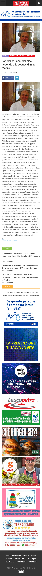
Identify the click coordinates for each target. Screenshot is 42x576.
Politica (5, 56)
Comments (7, 287)
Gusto (28, 559)
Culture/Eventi (19, 559)
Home (8, 556)
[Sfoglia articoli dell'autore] (3, 72)
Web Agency (10, 562)
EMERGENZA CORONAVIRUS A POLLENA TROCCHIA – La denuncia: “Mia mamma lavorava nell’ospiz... (20, 277)
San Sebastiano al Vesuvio (18, 56)
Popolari (7, 248)
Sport (34, 559)
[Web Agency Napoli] (21, 572)
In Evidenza (16, 556)
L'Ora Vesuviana (8, 261)
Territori (30, 56)
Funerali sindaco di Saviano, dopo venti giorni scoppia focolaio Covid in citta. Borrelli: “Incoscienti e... (21, 256)
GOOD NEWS (21, 562)
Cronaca (9, 559)
